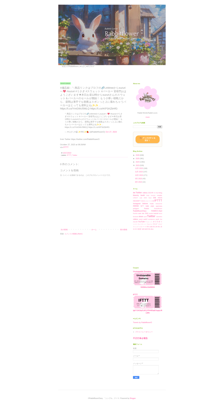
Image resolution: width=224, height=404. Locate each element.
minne (136, 206)
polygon (136, 208)
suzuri (156, 213)
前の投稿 (123, 230)
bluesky (136, 195)
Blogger (133, 398)
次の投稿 (64, 230)
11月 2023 (139, 172)
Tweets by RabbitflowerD (142, 322)
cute (141, 198)
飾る (159, 226)
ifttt (134, 193)
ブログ (154, 224)
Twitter (74, 155)
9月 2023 (138, 179)
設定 (139, 229)
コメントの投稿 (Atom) (73, 234)
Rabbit (146, 208)
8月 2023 (138, 182)
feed (150, 198)
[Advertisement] (89, 74)
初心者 (155, 226)
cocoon (153, 195)
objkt (152, 206)
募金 (152, 229)
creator (159, 195)
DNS (145, 198)
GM (154, 198)
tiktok (141, 216)
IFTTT (65, 147)
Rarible (135, 213)
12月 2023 (139, 168)
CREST (135, 198)
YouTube (141, 222)
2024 (138, 162)
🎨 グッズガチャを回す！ (148, 139)
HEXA (160, 198)
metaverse (159, 204)
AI (154, 193)
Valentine (159, 216)
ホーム (94, 230)
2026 (138, 155)
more (148, 117)
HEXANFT (137, 201)
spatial (151, 213)
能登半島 (147, 229)
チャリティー (142, 224)
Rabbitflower (158, 208)
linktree (145, 204)
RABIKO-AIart (156, 211)
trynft (145, 216)
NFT (142, 206)
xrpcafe (135, 222)
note (147, 206)
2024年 (151, 193)
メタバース (142, 226)
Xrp (161, 219)
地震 (143, 229)
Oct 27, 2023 (111, 132)
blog (160, 193)
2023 (138, 165)
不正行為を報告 (140, 338)
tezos (160, 213)
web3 (145, 219)
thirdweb (135, 216)
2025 (138, 158)
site (143, 213)
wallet (141, 219)
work (157, 219)
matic (152, 204)
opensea (159, 206)
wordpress (151, 219)
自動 (151, 226)
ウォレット (149, 222)
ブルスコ (149, 224)
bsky (147, 195)
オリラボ (156, 222)
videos (145, 193)
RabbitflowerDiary (140, 211)
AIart (157, 193)
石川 (136, 229)
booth (143, 195)
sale (139, 213)
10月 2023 (139, 175)
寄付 (148, 226)
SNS (146, 213)
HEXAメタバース (146, 201)
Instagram (137, 204)
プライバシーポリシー (144, 332)
